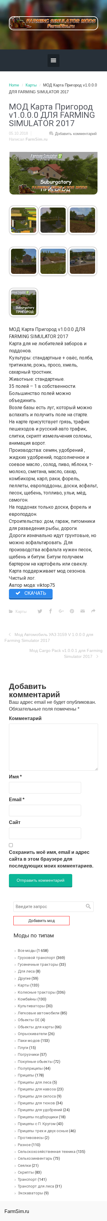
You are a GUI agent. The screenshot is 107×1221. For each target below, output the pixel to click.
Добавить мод (41, 920)
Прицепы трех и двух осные (43, 1131)
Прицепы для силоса (37, 1096)
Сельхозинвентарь (35, 1158)
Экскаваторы (30, 1193)
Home (14, 85)
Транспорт (27, 1179)
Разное (24, 1145)
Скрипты (26, 1172)
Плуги (23, 1047)
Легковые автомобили (38, 1013)
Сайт (15, 822)
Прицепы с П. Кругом (37, 1124)
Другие (24, 978)
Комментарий (25, 718)
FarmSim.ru (37, 139)
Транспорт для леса (36, 1186)
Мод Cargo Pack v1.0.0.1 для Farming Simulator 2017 (66, 653)
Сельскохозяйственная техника (46, 1151)
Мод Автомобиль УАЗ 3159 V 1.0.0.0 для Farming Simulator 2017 (48, 637)
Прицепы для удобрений (40, 1110)
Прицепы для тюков (36, 1103)
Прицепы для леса (34, 1082)
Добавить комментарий (76, 133)
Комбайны (27, 999)
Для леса (26, 971)
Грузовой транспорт (36, 957)
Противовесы (31, 1137)
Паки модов (29, 1040)
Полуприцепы (30, 1068)
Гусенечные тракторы (38, 964)
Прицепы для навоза (37, 1089)
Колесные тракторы (37, 992)
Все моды (27, 950)
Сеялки (24, 1165)
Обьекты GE (29, 1020)
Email (16, 799)
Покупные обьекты (35, 1061)
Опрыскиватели (32, 1034)
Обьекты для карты (36, 1027)
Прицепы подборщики (38, 1117)
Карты (31, 85)
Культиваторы (31, 1006)
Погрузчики (28, 1054)
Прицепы (26, 1075)
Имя (15, 776)
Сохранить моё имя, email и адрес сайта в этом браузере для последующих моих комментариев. (51, 859)
